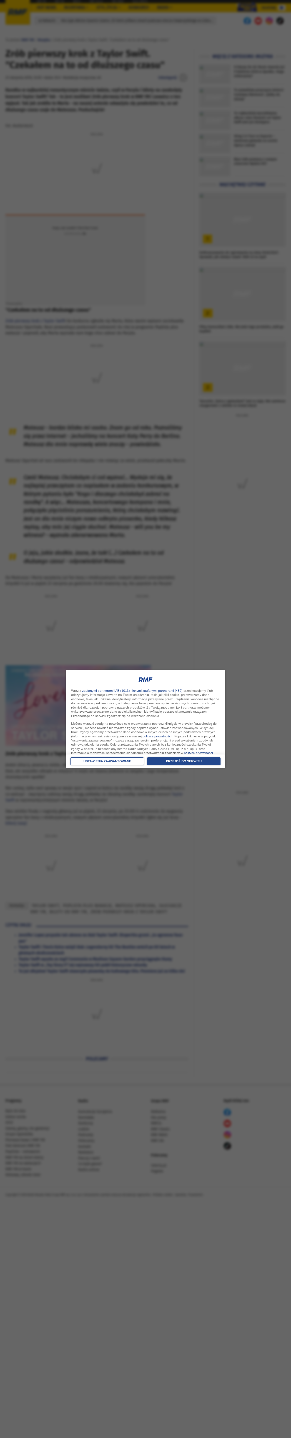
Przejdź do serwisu (184, 761)
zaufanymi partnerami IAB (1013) (106, 690)
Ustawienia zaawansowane (107, 761)
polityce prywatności (157, 736)
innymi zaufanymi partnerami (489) (157, 690)
